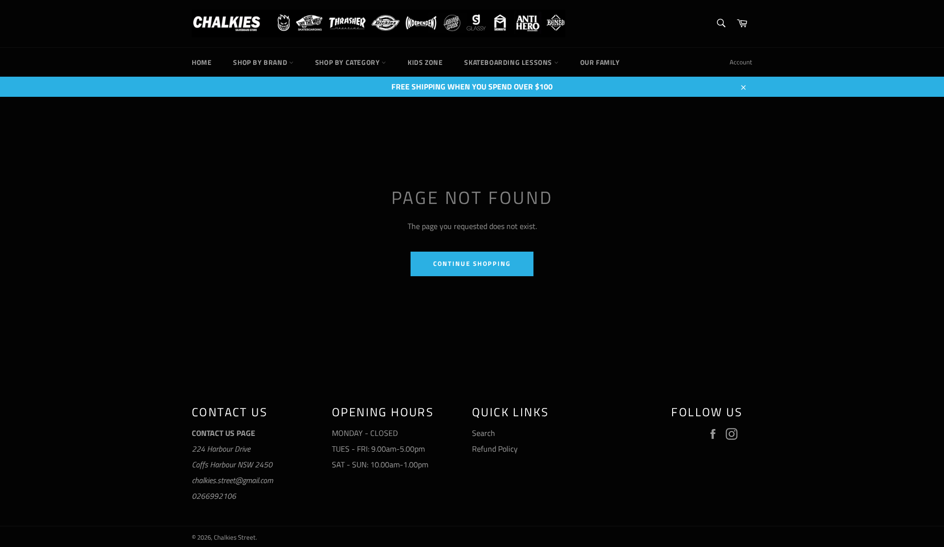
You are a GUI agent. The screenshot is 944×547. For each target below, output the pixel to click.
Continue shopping (471, 263)
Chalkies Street (235, 537)
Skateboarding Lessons (509, 62)
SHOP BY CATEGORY (348, 62)
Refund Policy (495, 449)
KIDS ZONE (425, 62)
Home (201, 62)
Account (741, 62)
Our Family (600, 62)
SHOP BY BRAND (261, 62)
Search (483, 433)
